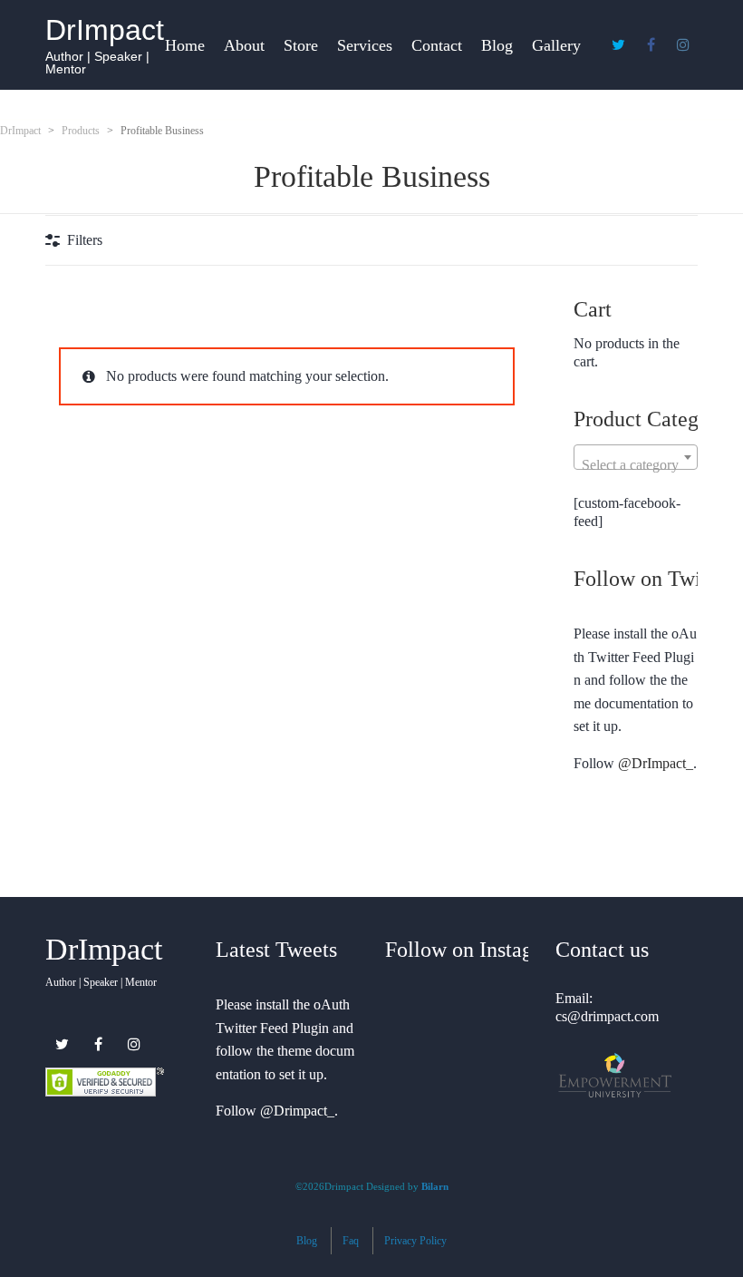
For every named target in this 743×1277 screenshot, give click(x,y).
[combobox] (636, 457)
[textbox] (636, 465)
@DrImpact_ (655, 763)
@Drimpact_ (297, 1110)
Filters (84, 240)
